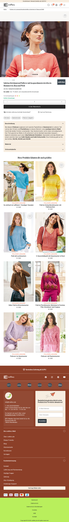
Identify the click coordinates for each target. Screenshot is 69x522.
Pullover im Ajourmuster (18, 356)
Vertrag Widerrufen (34, 488)
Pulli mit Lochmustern (18, 256)
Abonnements (8, 447)
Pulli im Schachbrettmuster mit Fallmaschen (50, 206)
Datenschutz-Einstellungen (34, 506)
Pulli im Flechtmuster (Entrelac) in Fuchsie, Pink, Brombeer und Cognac (50, 306)
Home (5, 9)
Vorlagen (7, 454)
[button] (31, 74)
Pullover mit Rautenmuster (50, 356)
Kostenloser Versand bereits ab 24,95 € (34, 1)
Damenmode (16, 118)
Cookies (34, 510)
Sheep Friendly (9, 440)
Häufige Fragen (9, 473)
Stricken (7, 118)
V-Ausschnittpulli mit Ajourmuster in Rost (50, 256)
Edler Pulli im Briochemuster (19, 305)
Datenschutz (34, 503)
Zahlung (6, 477)
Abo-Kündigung (9, 480)
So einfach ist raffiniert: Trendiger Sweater (19, 205)
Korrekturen (8, 451)
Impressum (34, 500)
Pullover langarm (28, 118)
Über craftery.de (9, 437)
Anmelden (42, 421)
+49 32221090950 (12, 406)
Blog (5, 444)
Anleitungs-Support (10, 484)
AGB (34, 513)
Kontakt (6, 466)
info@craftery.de (10, 402)
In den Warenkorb (34, 107)
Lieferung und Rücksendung (13, 470)
